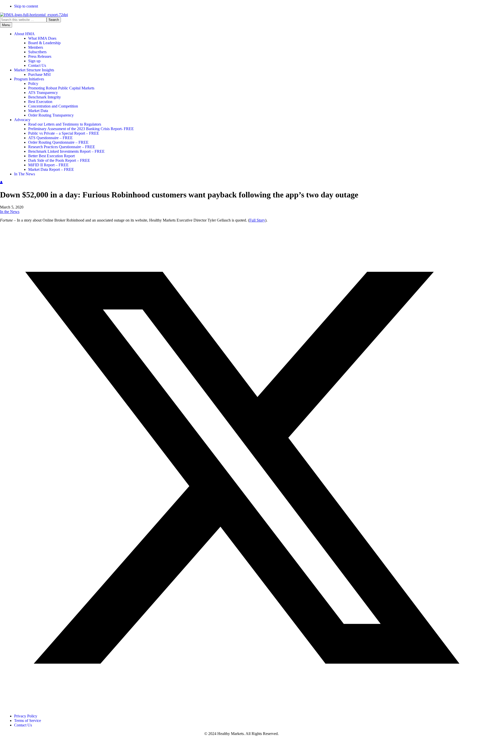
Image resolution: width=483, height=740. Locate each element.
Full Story (257, 220)
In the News (9, 211)
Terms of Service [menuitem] (27, 720)
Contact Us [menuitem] (23, 725)
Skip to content (26, 6)
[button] (241, 707)
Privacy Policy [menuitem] (25, 716)
